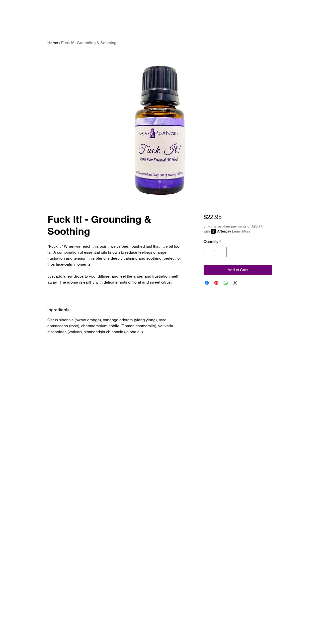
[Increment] (222, 252)
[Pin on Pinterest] (216, 283)
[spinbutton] (215, 252)
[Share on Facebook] (207, 283)
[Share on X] (235, 283)
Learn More (241, 231)
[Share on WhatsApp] (226, 283)
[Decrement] (207, 252)
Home (52, 42)
